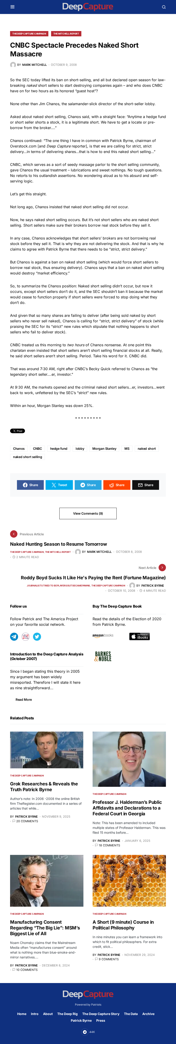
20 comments (27, 821)
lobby (80, 448)
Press (100, 1020)
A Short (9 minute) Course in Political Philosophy (123, 925)
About (48, 1014)
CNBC (37, 448)
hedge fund (59, 448)
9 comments (109, 959)
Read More (24, 699)
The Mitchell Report (66, 33)
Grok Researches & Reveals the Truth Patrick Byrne (44, 786)
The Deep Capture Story (100, 1014)
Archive (148, 1014)
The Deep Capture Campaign (29, 33)
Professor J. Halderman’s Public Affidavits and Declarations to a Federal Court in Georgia (127, 807)
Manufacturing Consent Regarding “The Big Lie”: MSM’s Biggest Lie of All (45, 927)
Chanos (19, 448)
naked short (147, 448)
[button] (12, 7)
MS (126, 448)
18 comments (109, 845)
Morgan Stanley (104, 448)
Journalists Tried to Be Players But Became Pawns (58, 585)
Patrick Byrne (81, 1020)
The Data (131, 1014)
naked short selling (27, 457)
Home (21, 1014)
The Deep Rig (67, 1014)
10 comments (27, 970)
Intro (34, 1014)
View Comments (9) (88, 513)
